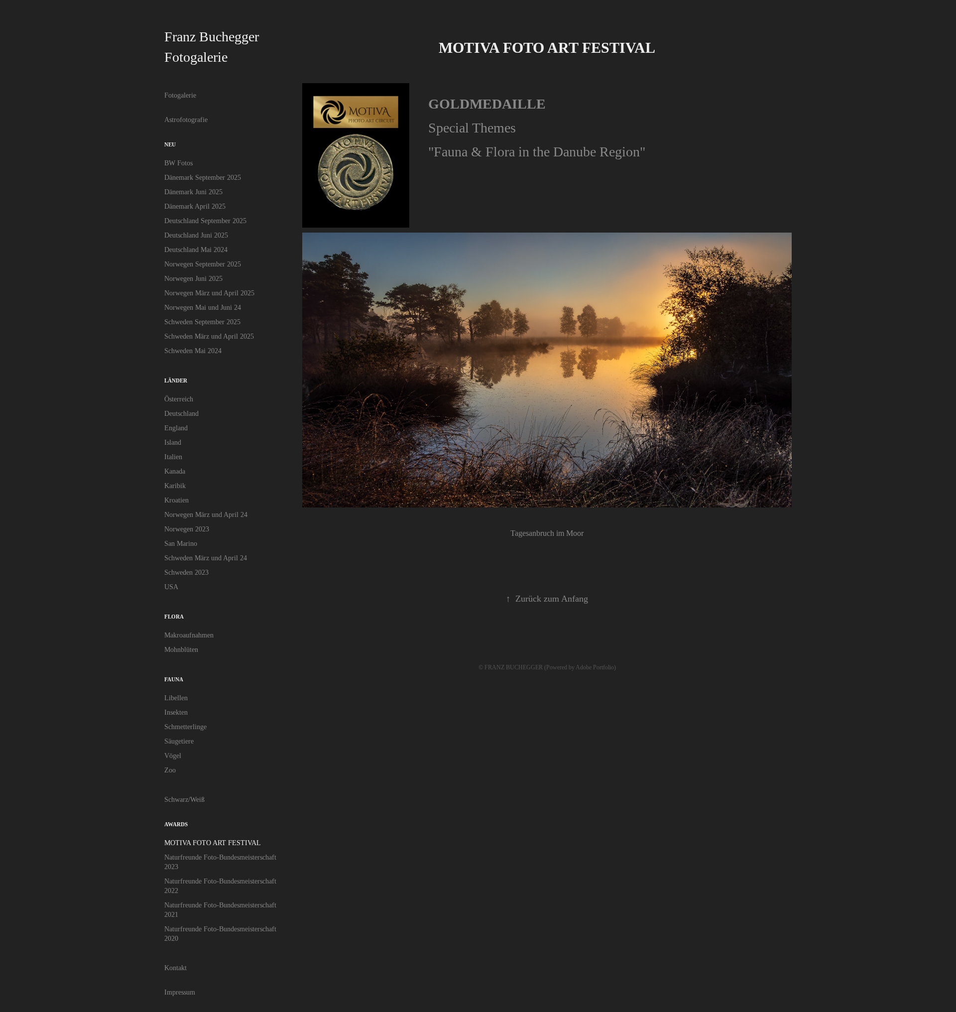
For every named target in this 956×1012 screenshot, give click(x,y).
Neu (170, 144)
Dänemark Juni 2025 (193, 192)
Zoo (170, 770)
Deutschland (181, 413)
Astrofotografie (186, 120)
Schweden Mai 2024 (193, 351)
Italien (173, 457)
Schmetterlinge (185, 727)
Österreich (178, 399)
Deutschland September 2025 (205, 221)
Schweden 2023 (186, 572)
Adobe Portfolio (595, 667)
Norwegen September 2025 (202, 264)
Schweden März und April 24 (205, 558)
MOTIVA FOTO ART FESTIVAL (212, 843)
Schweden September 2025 (202, 322)
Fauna (173, 679)
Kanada (174, 471)
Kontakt (175, 968)
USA (171, 587)
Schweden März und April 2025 (209, 336)
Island (172, 442)
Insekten (176, 712)
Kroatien (176, 500)
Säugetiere (179, 741)
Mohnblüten (181, 649)
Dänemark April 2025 (195, 206)
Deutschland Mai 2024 (196, 249)
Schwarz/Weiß (184, 799)
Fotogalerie (180, 95)
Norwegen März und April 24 (205, 514)
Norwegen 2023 (186, 529)
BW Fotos (178, 163)
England (176, 428)
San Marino (180, 543)
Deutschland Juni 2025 (196, 235)
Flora (174, 617)
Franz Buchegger (211, 36)
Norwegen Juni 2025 (193, 278)
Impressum (179, 992)
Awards (176, 824)
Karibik (175, 486)
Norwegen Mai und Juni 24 (202, 307)
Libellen (176, 698)
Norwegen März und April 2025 (209, 293)
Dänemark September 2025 (202, 177)
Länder (175, 380)
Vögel (172, 755)
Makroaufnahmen (189, 635)
